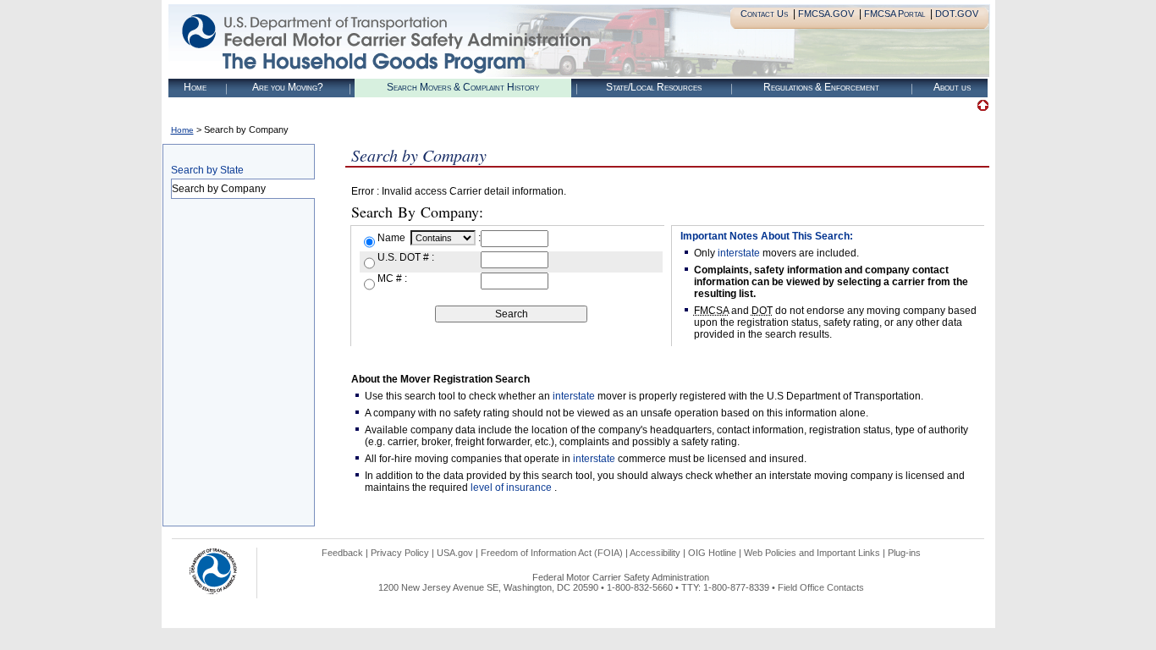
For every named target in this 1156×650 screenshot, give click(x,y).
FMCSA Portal (894, 13)
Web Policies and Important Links (812, 553)
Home (195, 87)
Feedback (342, 553)
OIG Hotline (712, 553)
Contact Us (764, 13)
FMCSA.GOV (826, 13)
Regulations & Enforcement (821, 87)
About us (952, 87)
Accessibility (655, 553)
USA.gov (455, 553)
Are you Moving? (287, 87)
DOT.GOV (956, 13)
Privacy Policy (400, 553)
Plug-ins (904, 553)
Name (392, 238)
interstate (739, 253)
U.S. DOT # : (405, 257)
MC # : (392, 278)
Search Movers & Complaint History (463, 87)
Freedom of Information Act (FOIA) (552, 553)
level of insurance (512, 487)
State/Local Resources (654, 87)
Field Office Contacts (821, 587)
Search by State (207, 170)
